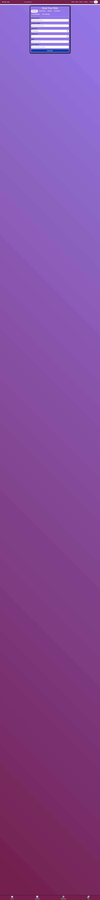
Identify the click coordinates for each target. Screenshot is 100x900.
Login (95, 2)
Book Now (50, 50)
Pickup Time (34, 33)
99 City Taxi (6, 2)
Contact (91, 1)
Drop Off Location (35, 23)
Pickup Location (35, 18)
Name (32, 39)
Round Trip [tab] (42, 11)
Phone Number (35, 44)
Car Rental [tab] (57, 11)
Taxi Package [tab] (36, 14)
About (76, 1)
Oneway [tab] (34, 11)
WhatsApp (63, 898)
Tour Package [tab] (46, 14)
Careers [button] (86, 1)
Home (73, 1)
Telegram (37, 898)
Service (81, 1)
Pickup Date (34, 28)
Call (88, 898)
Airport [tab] (50, 11)
